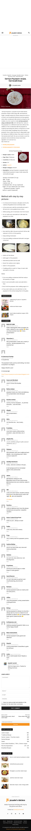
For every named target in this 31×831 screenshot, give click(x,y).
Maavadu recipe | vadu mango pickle (19, 784)
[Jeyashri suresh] (10, 85)
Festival (25, 821)
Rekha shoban (10, 389)
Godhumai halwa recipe (16, 306)
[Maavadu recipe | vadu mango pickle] (5, 786)
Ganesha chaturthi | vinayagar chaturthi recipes (13, 75)
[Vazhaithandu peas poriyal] (5, 765)
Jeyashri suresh (16, 85)
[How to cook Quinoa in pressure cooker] (5, 758)
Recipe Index (10, 821)
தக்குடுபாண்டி (9, 438)
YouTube (25, 822)
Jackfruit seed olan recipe (16, 778)
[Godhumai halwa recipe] (5, 308)
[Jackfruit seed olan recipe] (5, 779)
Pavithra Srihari (11, 399)
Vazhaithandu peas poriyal (16, 764)
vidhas (8, 597)
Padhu (8, 526)
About (4, 821)
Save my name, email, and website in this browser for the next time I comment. (13, 703)
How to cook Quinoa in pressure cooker (19, 757)
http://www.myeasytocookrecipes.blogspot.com (15, 374)
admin (8, 475)
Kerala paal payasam (8, 144)
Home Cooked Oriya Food (13, 517)
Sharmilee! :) (10, 338)
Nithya (8, 608)
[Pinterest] (19, 813)
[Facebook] (7, 813)
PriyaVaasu (9, 565)
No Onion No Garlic (18, 821)
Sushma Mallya (10, 544)
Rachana (8, 586)
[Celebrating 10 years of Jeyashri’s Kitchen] (5, 302)
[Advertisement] (15, 15)
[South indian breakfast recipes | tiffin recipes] (5, 315)
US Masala (9, 499)
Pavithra (8, 505)
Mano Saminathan (11, 632)
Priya (7, 535)
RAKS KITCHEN (10, 324)
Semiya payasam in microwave (11, 147)
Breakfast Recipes (18, 822)
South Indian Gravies (7, 822)
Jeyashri (9, 165)
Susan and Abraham (12, 380)
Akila (7, 419)
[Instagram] (11, 813)
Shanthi (8, 643)
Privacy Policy (15, 824)
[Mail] (15, 813)
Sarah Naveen (10, 576)
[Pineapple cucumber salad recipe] (5, 772)
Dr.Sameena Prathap (7, 356)
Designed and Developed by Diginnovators (15, 829)
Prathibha (9, 428)
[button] (2, 33)
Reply (7, 334)
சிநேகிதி (8, 410)
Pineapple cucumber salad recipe (18, 771)
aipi (7, 489)
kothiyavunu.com (11, 622)
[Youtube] (23, 813)
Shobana (8, 449)
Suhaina (8, 554)
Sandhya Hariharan (12, 461)
